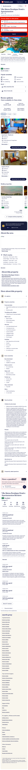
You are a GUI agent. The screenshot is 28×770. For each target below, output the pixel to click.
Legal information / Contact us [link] (8, 736)
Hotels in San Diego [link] (6, 630)
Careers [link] (3, 748)
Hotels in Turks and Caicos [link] (7, 678)
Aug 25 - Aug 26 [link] (20, 104)
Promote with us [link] (5, 722)
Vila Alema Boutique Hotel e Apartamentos (14, 22)
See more (3, 64)
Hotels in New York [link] (6, 622)
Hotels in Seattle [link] (5, 665)
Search (14, 34)
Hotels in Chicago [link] (5, 624)
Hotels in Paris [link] (5, 641)
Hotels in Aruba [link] (5, 675)
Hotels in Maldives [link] (5, 682)
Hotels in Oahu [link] (5, 697)
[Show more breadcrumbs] (2, 608)
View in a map (5, 251)
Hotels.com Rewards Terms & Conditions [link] (10, 741)
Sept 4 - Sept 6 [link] (20, 109)
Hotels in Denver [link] (5, 644)
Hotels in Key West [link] (6, 659)
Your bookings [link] (5, 705)
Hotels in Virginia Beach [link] (6, 663)
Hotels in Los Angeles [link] (6, 637)
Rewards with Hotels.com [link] (7, 753)
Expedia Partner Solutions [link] (7, 720)
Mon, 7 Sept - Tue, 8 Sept (10, 26)
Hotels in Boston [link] (5, 654)
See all (2, 84)
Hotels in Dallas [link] (5, 670)
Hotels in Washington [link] (6, 646)
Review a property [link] (6, 712)
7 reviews (4, 500)
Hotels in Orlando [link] (5, 626)
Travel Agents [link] (5, 724)
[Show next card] (26, 45)
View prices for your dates (18, 147)
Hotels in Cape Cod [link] (6, 700)
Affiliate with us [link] (5, 717)
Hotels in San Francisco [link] (6, 635)
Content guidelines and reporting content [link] (10, 738)
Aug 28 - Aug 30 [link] (7, 109)
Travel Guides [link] (5, 751)
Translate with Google (7, 518)
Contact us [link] (4, 710)
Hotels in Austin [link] (5, 648)
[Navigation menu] (25, 2)
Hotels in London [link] (5, 661)
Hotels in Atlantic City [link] (6, 657)
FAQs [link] (3, 707)
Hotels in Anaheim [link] (5, 668)
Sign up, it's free (15, 227)
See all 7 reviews (4, 70)
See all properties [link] (7, 6)
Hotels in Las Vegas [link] (6, 619)
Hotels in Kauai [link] (5, 695)
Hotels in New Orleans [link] (6, 628)
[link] (25, 6)
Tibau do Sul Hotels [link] (8, 608)
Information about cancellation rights (10, 285)
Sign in (8, 227)
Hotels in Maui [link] (5, 691)
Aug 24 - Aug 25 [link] (7, 104)
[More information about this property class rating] (5, 13)
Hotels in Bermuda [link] (6, 684)
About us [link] (4, 746)
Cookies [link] (3, 734)
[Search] (24, 487)
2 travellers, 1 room (8, 30)
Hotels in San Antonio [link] (6, 652)
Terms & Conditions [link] (6, 730)
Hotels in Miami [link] (5, 639)
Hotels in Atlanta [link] (5, 650)
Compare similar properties (15, 216)
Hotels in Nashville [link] (5, 633)
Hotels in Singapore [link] (6, 680)
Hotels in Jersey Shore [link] (6, 689)
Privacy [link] (3, 732)
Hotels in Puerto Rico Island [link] (7, 693)
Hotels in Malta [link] (5, 686)
